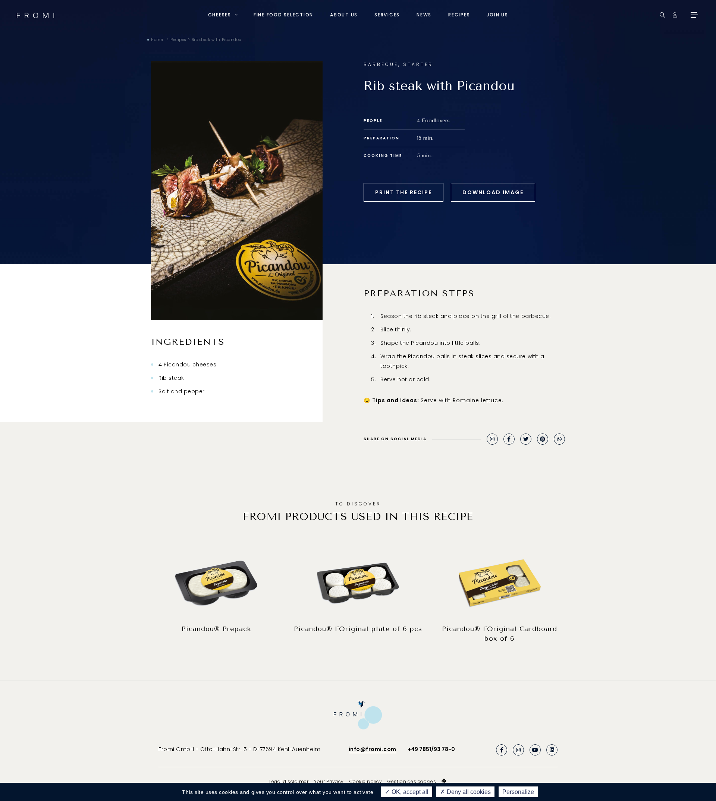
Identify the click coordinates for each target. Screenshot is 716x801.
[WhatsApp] (559, 439)
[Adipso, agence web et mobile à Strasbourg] (444, 781)
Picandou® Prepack (216, 629)
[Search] (662, 15)
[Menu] (693, 15)
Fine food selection (283, 15)
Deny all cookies (468, 792)
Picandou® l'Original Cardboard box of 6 (499, 634)
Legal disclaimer (288, 781)
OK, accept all (409, 792)
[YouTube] (535, 750)
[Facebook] (509, 439)
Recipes (459, 15)
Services (387, 15)
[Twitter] (525, 439)
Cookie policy (365, 781)
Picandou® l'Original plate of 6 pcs (358, 629)
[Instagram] (492, 439)
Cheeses (219, 15)
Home (157, 39)
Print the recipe (403, 192)
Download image (493, 192)
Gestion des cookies (411, 781)
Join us (497, 15)
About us (344, 15)
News (424, 15)
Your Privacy (328, 781)
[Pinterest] (542, 439)
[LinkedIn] (552, 750)
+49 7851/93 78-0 (431, 749)
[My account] (675, 15)
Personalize (518, 792)
